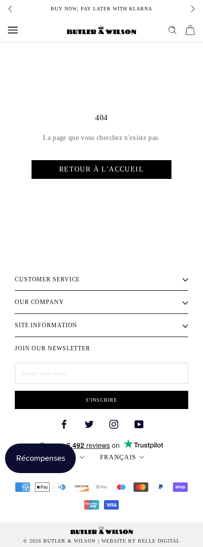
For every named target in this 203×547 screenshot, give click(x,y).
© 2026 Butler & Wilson (59, 541)
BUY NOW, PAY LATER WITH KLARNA (101, 8)
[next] (192, 9)
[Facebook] (64, 423)
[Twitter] (89, 423)
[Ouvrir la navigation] (13, 30)
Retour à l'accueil (101, 169)
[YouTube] (139, 423)
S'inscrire (101, 400)
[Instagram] (113, 423)
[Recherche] (172, 30)
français (118, 457)
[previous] (11, 9)
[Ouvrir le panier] (190, 30)
